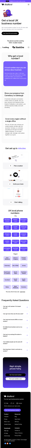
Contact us (17, 430)
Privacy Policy (18, 435)
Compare (6, 416)
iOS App (6, 433)
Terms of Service (18, 433)
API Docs (17, 421)
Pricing (5, 419)
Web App (6, 430)
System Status (7, 424)
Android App (7, 435)
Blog (16, 416)
